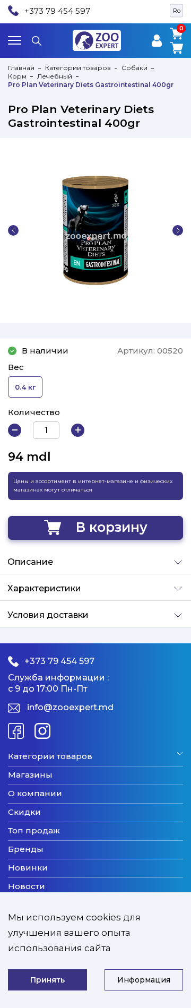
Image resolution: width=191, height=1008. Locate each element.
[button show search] (36, 40)
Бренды (26, 849)
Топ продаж (34, 830)
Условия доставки (48, 615)
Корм (17, 76)
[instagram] (42, 731)
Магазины (30, 775)
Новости (26, 886)
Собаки (134, 68)
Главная (21, 68)
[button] (13, 230)
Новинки (28, 868)
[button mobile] (14, 40)
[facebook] (16, 731)
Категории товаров (78, 68)
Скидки (24, 812)
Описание (30, 562)
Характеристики (44, 588)
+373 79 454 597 (57, 11)
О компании (35, 793)
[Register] (157, 41)
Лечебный (54, 76)
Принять (47, 980)
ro (176, 10)
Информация (143, 980)
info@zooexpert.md (70, 707)
